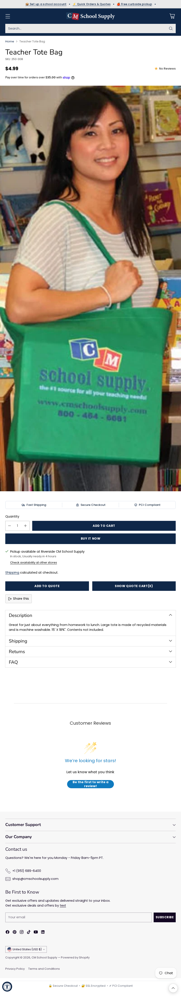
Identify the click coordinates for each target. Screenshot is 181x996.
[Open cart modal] (172, 16)
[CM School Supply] (90, 16)
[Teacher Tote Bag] (90, 288)
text (63, 905)
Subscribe (165, 917)
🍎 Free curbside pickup (134, 4)
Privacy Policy (15, 969)
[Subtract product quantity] (9, 526)
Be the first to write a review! (90, 784)
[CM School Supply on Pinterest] (14, 932)
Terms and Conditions (44, 969)
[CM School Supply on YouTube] (35, 932)
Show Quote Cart (134, 586)
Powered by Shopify (75, 957)
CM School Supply (44, 957)
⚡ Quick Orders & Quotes (92, 4)
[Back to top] (173, 988)
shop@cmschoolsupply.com (35, 879)
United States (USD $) (27, 949)
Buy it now (90, 539)
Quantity (12, 516)
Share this (21, 598)
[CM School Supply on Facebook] (7, 932)
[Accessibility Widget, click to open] (7, 987)
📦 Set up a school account (46, 4)
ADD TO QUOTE (47, 586)
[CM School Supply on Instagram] (21, 932)
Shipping (12, 572)
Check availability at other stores (33, 562)
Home (9, 41)
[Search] (171, 28)
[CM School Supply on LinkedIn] (42, 932)
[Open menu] (7, 16)
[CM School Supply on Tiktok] (28, 932)
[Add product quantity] (25, 526)
